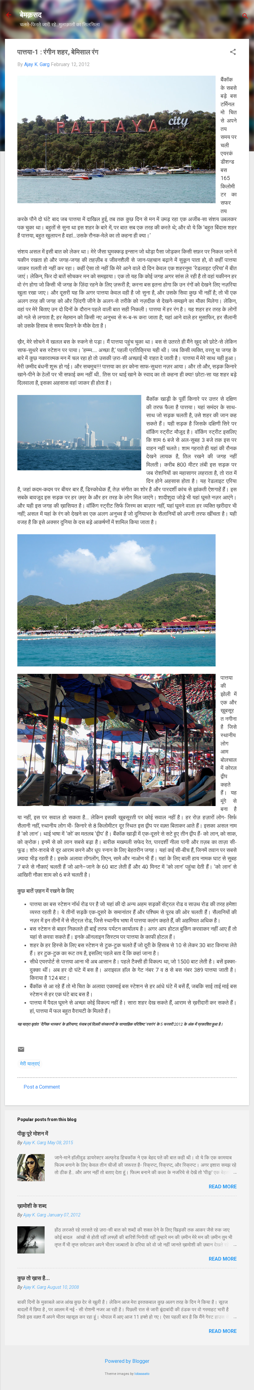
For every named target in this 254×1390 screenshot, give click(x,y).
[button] (233, 52)
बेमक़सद (31, 14)
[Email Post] (21, 1051)
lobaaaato (141, 1374)
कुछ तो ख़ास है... (33, 1278)
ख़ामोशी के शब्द (31, 1206)
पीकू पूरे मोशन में (32, 1133)
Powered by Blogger (127, 1361)
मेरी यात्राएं (30, 1064)
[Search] (245, 16)
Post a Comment (42, 1087)
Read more (223, 1187)
